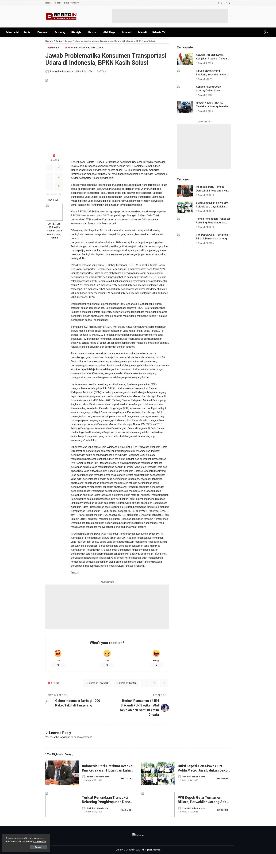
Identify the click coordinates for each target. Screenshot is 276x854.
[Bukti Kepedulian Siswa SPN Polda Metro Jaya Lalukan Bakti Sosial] (185, 207)
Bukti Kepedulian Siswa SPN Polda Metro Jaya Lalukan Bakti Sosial (212, 206)
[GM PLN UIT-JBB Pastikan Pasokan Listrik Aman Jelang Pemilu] (54, 212)
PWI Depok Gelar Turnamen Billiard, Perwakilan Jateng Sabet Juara (212, 238)
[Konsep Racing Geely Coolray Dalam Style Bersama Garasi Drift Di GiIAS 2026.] (185, 91)
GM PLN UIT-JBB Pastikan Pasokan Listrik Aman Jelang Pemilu (54, 230)
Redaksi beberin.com (61, 71)
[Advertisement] (170, 16)
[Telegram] (49, 186)
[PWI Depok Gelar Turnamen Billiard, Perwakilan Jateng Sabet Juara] (185, 239)
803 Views (102, 71)
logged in (65, 737)
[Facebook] (49, 167)
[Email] (59, 186)
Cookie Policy (39, 841)
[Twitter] (59, 167)
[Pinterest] (49, 177)
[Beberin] (61, 16)
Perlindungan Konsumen (85, 47)
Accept (38, 847)
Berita (54, 47)
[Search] (271, 32)
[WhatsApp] (59, 177)
